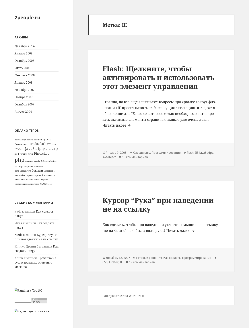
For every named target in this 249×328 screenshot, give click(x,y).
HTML (18, 149)
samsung (29, 161)
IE (22, 149)
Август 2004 (23, 112)
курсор (44, 179)
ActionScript (20, 139)
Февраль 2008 (25, 75)
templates (28, 166)
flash (42, 144)
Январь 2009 (23, 53)
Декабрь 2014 (24, 46)
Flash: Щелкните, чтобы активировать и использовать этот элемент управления (158, 77)
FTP (49, 144)
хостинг (46, 184)
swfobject (52, 161)
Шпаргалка (49, 171)
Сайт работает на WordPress (123, 296)
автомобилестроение (25, 175)
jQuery (46, 149)
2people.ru (27, 17)
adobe (30, 139)
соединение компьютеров (27, 184)
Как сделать (141, 153)
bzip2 (43, 139)
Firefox (34, 144)
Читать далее (117, 125)
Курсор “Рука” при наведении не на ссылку (158, 204)
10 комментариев (135, 157)
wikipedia (38, 166)
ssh (44, 160)
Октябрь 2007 (24, 104)
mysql (30, 154)
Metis (18, 235)
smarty (37, 161)
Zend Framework (23, 171)
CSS (49, 139)
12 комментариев (142, 262)
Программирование (166, 153)
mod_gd (54, 149)
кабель (37, 179)
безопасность (48, 175)
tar (16, 166)
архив (38, 175)
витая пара (20, 179)
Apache (37, 139)
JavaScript (34, 148)
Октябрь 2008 (24, 61)
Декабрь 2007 (24, 90)
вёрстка (29, 179)
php (19, 159)
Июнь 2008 (22, 68)
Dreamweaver (21, 144)
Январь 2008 (23, 82)
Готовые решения (149, 258)
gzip (54, 144)
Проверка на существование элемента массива (35, 262)
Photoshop (41, 154)
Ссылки (37, 170)
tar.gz (20, 166)
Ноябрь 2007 (24, 97)
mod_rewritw (21, 154)
